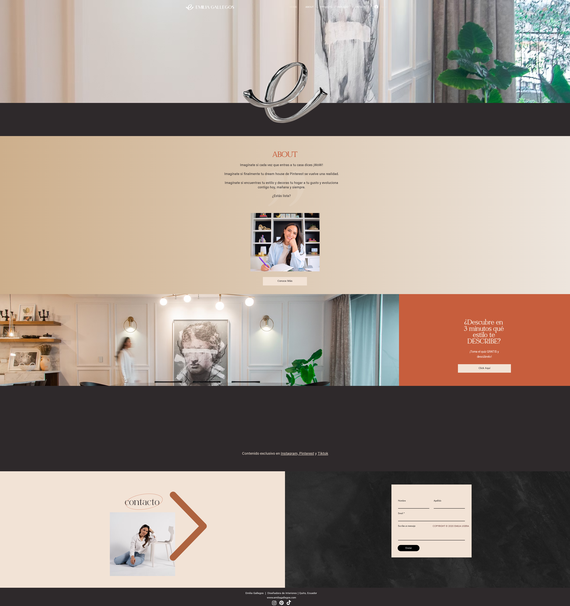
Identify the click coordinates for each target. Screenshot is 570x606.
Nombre (402, 501)
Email (400, 513)
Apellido (437, 501)
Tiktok (323, 454)
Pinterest (306, 454)
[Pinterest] (281, 603)
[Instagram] (274, 603)
